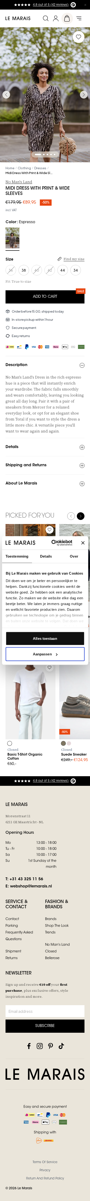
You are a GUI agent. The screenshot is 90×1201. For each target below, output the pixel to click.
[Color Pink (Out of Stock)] (69, 743)
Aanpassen (42, 654)
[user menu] (55, 18)
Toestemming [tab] (17, 556)
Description (16, 365)
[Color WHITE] (9, 743)
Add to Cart (45, 297)
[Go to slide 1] (38, 154)
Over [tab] (74, 556)
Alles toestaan (45, 638)
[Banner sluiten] (82, 542)
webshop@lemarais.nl (31, 886)
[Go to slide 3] (47, 154)
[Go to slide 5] (54, 154)
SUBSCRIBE (45, 1026)
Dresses (40, 168)
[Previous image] (6, 95)
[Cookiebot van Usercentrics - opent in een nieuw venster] (53, 543)
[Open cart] (67, 18)
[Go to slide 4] (51, 154)
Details (12, 447)
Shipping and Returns (26, 465)
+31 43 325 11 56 (26, 879)
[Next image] (84, 95)
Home (10, 168)
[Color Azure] (63, 743)
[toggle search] (45, 18)
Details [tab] (46, 556)
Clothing (24, 168)
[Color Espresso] (12, 237)
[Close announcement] (85, 5)
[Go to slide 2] (44, 154)
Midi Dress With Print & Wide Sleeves (30, 173)
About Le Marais (21, 483)
